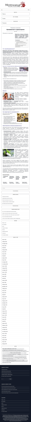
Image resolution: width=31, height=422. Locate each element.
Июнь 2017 (4, 292)
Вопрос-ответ (4, 222)
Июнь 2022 (4, 245)
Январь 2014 (4, 343)
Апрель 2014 (4, 339)
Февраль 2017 (4, 300)
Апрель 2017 (4, 296)
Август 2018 (4, 272)
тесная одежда (26, 360)
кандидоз (4, 62)
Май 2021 (4, 255)
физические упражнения (11, 361)
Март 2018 (4, 282)
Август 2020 (4, 266)
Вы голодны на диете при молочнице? (7, 203)
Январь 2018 (4, 284)
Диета (3, 226)
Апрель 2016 (4, 311)
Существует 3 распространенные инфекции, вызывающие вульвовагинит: (21, 42)
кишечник (22, 354)
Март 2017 (4, 298)
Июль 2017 (4, 290)
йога (16, 354)
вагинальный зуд (7, 351)
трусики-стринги (4, 361)
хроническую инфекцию (24, 95)
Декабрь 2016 (4, 302)
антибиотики (4, 350)
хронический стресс (5, 362)
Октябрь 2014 (4, 329)
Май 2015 (4, 321)
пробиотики (24, 357)
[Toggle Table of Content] (26, 40)
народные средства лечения (11, 357)
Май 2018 (4, 278)
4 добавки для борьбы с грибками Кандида (8, 201)
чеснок (10, 362)
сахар (18, 358)
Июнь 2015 (4, 319)
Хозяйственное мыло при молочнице (7, 198)
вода (16, 351)
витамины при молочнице (13, 351)
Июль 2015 (4, 317)
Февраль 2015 (4, 325)
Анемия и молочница (9, 216)
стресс (23, 360)
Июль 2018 (4, 274)
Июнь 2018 (4, 276)
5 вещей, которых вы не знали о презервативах (13, 218)
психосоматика (15, 358)
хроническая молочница (18, 361)
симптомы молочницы (11, 360)
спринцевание (19, 360)
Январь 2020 (4, 268)
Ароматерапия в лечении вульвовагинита (19, 46)
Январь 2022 (4, 249)
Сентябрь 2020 (5, 264)
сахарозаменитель (22, 358)
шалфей (17, 160)
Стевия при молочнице (5, 196)
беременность (20, 350)
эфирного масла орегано (22, 150)
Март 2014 (4, 341)
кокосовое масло (26, 354)
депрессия (24, 351)
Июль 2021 (4, 251)
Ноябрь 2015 (4, 313)
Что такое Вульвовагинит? (19, 41)
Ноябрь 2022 (4, 241)
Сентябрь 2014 (5, 331)
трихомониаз (8, 64)
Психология (4, 233)
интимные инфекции (11, 354)
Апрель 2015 (4, 323)
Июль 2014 (4, 335)
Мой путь (3, 229)
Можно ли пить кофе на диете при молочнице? (11, 389)
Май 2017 (4, 294)
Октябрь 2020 (4, 262)
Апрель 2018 (4, 280)
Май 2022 (4, 247)
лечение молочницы (7, 355)
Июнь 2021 (4, 253)
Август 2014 (4, 333)
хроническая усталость (24, 361)
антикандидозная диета (12, 350)
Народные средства (5, 231)
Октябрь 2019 (4, 270)
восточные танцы (19, 351)
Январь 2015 (4, 327)
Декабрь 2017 (4, 286)
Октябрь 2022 (4, 243)
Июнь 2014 (4, 337)
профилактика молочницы (7, 358)
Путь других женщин (4, 411)
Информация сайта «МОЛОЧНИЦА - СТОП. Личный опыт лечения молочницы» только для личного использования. (15, 416)
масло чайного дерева (24, 155)
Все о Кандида (4, 224)
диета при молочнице (15, 352)
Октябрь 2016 (4, 304)
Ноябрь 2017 (4, 288)
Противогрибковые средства (9, 348)
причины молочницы (18, 357)
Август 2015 (4, 315)
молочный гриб (6, 357)
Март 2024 (4, 239)
